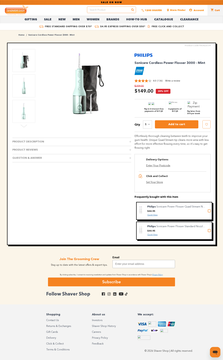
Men (76, 19)
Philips (151, 207)
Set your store (154, 182)
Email (115, 257)
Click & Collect (55, 344)
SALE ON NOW (111, 2)
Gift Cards (52, 332)
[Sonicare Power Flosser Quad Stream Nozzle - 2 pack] (141, 210)
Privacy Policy (100, 338)
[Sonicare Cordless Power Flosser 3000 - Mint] (84, 84)
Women (93, 19)
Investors (97, 320)
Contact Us (52, 320)
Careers (96, 332)
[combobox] (147, 124)
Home (21, 35)
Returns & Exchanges (58, 326)
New (62, 19)
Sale (47, 19)
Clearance (189, 19)
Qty (137, 124)
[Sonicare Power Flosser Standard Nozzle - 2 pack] (141, 229)
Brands (112, 19)
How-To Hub (136, 19)
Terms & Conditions (58, 349)
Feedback (98, 344)
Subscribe (111, 281)
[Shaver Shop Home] (16, 10)
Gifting (30, 19)
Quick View (152, 215)
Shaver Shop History (104, 326)
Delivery (51, 338)
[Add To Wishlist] (206, 124)
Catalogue (163, 19)
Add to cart (176, 124)
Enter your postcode (158, 165)
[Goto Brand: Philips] (143, 57)
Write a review (172, 81)
